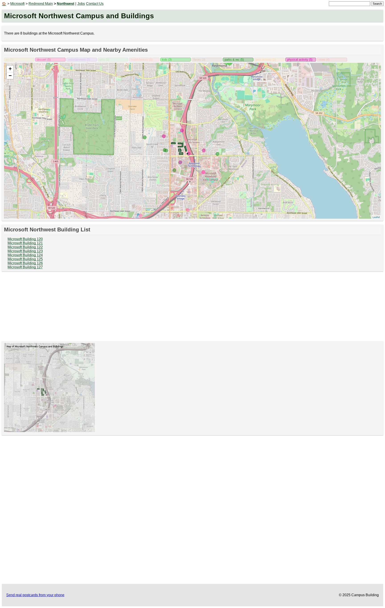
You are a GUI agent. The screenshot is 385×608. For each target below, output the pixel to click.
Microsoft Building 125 (25, 259)
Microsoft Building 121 (25, 243)
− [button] (10, 75)
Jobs (81, 4)
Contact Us (95, 4)
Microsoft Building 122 (25, 247)
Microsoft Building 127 (25, 267)
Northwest (65, 4)
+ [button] (10, 68)
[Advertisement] (192, 306)
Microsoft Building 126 (25, 263)
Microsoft (17, 4)
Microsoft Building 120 (25, 239)
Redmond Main (41, 4)
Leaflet (376, 217)
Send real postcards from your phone (35, 595)
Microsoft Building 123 (25, 251)
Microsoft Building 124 (25, 255)
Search (377, 3)
